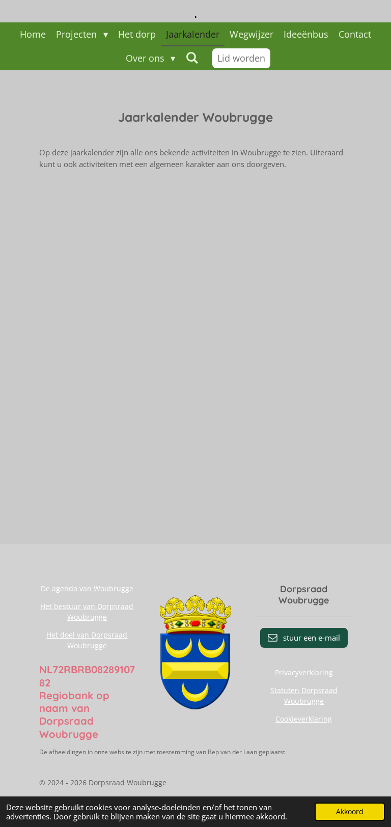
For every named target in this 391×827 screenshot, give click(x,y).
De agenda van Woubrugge (87, 588)
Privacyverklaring (304, 672)
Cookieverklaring (303, 719)
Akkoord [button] (350, 811)
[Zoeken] (191, 57)
